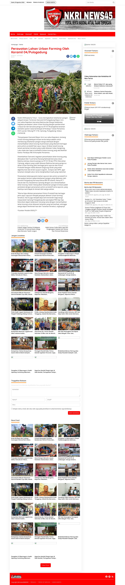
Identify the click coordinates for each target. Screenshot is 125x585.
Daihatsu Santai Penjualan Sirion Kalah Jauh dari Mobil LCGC (103, 92)
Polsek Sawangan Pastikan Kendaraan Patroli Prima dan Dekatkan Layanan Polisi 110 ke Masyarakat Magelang (45, 254)
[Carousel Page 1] (98, 121)
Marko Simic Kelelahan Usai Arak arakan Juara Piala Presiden (100, 169)
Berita (12, 57)
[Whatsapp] (78, 56)
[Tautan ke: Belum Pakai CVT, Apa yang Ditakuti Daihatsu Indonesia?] (88, 85)
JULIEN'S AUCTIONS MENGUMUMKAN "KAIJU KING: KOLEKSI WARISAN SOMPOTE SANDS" (99, 191)
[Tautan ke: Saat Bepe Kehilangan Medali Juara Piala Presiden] (99, 147)
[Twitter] (42, 220)
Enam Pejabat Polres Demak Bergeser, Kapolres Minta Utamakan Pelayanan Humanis (68, 293)
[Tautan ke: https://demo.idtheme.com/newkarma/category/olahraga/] (113, 135)
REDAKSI (33, 582)
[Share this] (67, 56)
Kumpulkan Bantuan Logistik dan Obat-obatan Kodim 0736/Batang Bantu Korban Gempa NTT (22, 332)
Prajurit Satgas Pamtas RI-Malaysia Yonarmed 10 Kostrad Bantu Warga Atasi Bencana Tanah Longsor (29, 228)
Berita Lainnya (89, 223)
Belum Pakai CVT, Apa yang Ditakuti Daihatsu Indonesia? (103, 85)
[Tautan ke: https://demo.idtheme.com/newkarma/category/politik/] (113, 103)
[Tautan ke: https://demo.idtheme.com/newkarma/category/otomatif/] (113, 51)
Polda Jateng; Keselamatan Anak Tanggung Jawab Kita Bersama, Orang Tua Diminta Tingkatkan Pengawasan (45, 313)
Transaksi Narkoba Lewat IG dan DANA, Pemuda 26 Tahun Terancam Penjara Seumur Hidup (22, 274)
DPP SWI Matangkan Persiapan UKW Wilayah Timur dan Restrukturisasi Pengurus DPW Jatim (68, 332)
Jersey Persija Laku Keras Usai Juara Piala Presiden (99, 164)
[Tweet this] (71, 56)
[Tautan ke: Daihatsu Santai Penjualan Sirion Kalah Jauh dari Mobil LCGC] (88, 94)
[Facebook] (39, 220)
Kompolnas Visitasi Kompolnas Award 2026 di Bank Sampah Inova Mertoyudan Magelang (21, 352)
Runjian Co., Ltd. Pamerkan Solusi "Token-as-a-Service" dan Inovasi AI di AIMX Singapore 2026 (98, 201)
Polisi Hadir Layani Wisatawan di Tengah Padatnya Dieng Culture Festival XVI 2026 (21, 313)
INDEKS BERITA (56, 582)
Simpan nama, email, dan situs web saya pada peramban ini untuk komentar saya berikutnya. (42, 409)
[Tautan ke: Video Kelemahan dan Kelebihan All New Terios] (99, 64)
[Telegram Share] (74, 56)
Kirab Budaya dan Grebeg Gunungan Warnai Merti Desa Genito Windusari (20, 254)
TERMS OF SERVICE (44, 582)
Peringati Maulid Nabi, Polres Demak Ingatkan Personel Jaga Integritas (45, 352)
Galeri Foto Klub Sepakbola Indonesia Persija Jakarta (99, 175)
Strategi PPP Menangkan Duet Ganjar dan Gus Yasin (97, 116)
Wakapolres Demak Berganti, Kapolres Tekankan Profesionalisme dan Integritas (45, 293)
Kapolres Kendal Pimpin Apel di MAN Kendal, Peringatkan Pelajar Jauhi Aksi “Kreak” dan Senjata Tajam (45, 371)
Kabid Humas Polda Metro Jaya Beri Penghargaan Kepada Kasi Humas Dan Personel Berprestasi (56, 228)
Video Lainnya (98, 223)
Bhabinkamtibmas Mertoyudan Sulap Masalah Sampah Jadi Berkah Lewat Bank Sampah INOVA (68, 352)
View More (45, 565)
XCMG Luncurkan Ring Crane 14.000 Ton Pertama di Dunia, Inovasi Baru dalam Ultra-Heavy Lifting (99, 217)
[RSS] (46, 220)
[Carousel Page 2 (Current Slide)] (100, 121)
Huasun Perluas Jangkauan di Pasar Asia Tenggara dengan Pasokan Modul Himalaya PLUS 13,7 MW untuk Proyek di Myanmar (99, 209)
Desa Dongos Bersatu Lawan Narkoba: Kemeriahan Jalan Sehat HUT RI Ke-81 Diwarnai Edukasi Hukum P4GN (44, 274)
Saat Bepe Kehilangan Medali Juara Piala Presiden (99, 158)
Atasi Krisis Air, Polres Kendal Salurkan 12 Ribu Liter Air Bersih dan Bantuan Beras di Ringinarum (45, 332)
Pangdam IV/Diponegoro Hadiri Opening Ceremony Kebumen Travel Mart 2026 (21, 371)
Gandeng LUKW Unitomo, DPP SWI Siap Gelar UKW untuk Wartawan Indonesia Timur (69, 313)
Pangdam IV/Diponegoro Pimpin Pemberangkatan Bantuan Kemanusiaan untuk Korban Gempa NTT (68, 254)
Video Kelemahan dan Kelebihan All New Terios (97, 77)
